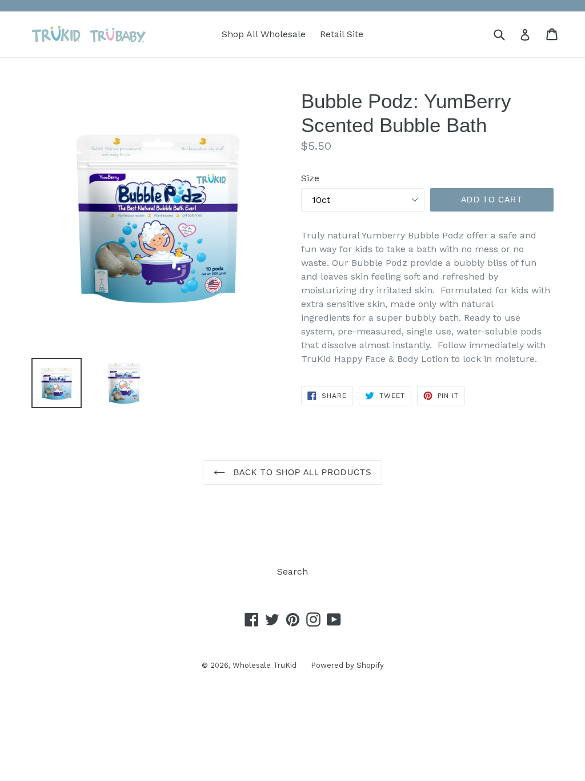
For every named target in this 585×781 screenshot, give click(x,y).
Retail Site (341, 34)
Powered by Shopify (347, 665)
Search (292, 571)
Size (310, 178)
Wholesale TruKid (264, 665)
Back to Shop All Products (301, 472)
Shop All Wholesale (264, 34)
